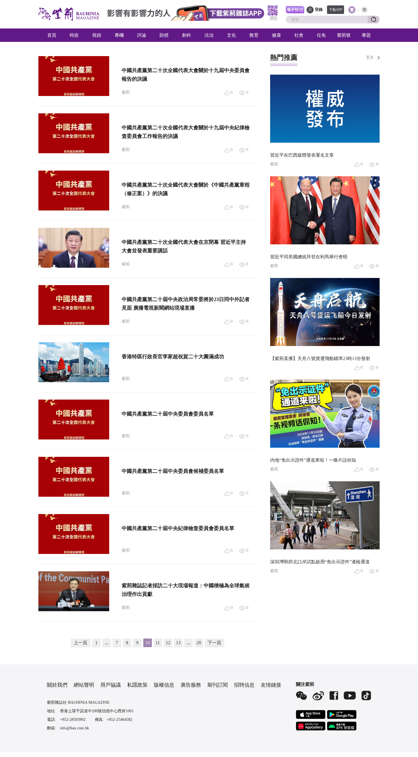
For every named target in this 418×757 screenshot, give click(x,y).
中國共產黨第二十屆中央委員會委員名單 (168, 414)
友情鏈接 (271, 685)
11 (158, 642)
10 (147, 642)
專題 (366, 35)
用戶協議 (110, 685)
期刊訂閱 (217, 685)
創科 (186, 35)
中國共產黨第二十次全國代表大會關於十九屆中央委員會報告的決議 (186, 74)
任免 (321, 35)
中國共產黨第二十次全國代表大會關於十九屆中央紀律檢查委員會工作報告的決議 (186, 132)
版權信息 (164, 685)
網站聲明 (84, 685)
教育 (253, 35)
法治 (209, 35)
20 (198, 642)
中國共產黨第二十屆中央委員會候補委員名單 (173, 471)
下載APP (335, 10)
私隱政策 (137, 685)
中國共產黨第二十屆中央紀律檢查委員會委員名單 (178, 528)
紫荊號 (344, 35)
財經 (164, 35)
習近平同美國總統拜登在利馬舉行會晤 (308, 256)
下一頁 (214, 642)
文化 (231, 35)
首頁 (51, 35)
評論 (141, 35)
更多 (370, 57)
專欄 (119, 35)
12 (168, 642)
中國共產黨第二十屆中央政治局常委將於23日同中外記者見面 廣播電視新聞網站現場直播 (186, 303)
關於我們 (57, 685)
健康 (276, 35)
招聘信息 (244, 685)
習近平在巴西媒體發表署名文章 (302, 155)
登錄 (319, 9)
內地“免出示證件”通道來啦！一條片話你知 (313, 460)
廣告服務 (191, 685)
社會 (298, 35)
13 (178, 642)
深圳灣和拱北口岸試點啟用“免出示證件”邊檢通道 (320, 561)
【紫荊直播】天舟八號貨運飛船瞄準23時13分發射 (320, 358)
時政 (74, 35)
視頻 (96, 35)
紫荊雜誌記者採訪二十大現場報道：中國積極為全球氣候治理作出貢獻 (186, 590)
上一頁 (80, 642)
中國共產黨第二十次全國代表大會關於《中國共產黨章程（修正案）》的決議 (186, 189)
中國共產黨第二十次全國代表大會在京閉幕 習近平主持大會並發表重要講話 (184, 246)
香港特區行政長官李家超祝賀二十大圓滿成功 (173, 356)
